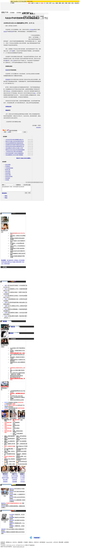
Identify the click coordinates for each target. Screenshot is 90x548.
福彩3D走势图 (11, 409)
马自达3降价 (8, 164)
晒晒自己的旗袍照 (10, 532)
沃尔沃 (35, 73)
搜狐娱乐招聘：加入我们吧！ (21, 457)
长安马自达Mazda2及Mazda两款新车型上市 (14, 146)
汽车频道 (12, 12)
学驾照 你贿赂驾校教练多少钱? (14, 503)
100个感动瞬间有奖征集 (9, 454)
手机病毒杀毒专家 (12, 408)
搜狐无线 (13, 326)
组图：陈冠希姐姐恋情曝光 (9, 439)
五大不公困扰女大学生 (13, 305)
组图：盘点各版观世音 (21, 442)
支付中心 (15, 542)
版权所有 (32, 545)
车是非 (12, 256)
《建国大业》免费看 (15, 374)
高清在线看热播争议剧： (16, 353)
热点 (6, 309)
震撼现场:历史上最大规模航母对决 (17, 363)
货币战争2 (10, 406)
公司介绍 (55, 542)
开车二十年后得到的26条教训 (17, 246)
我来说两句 (20, 23)
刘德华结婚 (7, 263)
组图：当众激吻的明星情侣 (9, 442)
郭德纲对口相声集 (12, 402)
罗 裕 (11, 243)
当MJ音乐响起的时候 (21, 464)
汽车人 (12, 245)
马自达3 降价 (8, 174)
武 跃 (11, 253)
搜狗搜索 (6, 130)
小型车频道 (5, 475)
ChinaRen (15, 1)
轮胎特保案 (4, 262)
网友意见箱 (36, 537)
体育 (32, 3)
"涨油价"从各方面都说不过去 (17, 241)
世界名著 (20, 405)
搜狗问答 (13, 281)
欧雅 (8, 79)
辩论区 (6, 197)
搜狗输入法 (9, 542)
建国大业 (9, 262)
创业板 (14, 262)
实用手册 (14, 479)
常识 (6, 299)
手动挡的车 (7, 166)
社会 (6, 316)
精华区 (6, 195)
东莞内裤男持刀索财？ (13, 312)
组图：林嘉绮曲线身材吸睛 (9, 436)
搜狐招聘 (20, 542)
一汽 (13, 60)
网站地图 (61, 542)
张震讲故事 (9, 403)
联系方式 (36, 542)
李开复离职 (22, 260)
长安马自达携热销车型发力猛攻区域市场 (14, 143)
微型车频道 (5, 474)
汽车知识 (22, 481)
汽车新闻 (18, 12)
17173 (20, 1)
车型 (12, 31)
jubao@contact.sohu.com (18, 546)
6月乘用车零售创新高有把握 (17, 239)
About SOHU (49, 542)
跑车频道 (22, 474)
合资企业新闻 (26, 12)
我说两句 (77, 3)
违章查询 (5, 481)
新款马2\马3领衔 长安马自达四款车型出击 (14, 141)
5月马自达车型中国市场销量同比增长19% (14, 139)
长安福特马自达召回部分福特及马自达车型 (14, 144)
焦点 (6, 288)
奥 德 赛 (11, 494)
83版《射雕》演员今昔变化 (9, 452)
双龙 (6, 79)
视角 (6, 292)
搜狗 (13, 3)
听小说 (6, 405)
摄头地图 (5, 479)
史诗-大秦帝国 (13, 354)
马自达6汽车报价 (9, 176)
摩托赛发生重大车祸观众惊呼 (21, 449)
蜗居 (24, 353)
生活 (6, 295)
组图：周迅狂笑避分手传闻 (18, 431)
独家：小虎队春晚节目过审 (18, 434)
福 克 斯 (11, 497)
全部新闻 (66, 542)
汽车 (47, 3)
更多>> (32, 13)
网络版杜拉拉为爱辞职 (21, 452)
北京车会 (11, 500)
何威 (11, 248)
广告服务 (25, 542)
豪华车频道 (14, 477)
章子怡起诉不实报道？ (13, 285)
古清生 (12, 251)
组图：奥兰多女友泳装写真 (21, 439)
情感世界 (11, 523)
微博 (69, 3)
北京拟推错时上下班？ (13, 288)
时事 (6, 312)
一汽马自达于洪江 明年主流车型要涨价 (13, 151)
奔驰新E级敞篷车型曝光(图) (17, 256)
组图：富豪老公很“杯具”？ (9, 444)
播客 (60, 3)
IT (44, 3)
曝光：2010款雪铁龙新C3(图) (17, 244)
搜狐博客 (13, 213)
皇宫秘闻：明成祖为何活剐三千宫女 (17, 357)
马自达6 (5, 31)
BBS (72, 3)
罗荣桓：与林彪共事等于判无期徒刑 (17, 351)
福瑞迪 (35, 114)
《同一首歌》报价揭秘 (9, 464)
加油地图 (14, 481)
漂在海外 (3, 529)
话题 (6, 305)
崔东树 (12, 238)
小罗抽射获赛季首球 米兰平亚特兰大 (17, 391)
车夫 (11, 233)
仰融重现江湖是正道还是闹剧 (17, 254)
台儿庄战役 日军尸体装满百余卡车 (17, 348)
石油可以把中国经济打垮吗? (17, 251)
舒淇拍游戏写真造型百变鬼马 (21, 459)
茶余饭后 (11, 333)
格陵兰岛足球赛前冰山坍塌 (17, 399)
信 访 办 (23, 479)
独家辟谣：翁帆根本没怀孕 (21, 454)
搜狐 (12, 1)
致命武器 (20, 354)
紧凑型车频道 (5, 477)
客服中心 (31, 542)
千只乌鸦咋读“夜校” (13, 292)
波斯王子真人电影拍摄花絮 (9, 459)
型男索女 (11, 525)
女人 (53, 3)
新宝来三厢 (7, 169)
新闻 (6, 302)
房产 (50, 3)
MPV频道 (22, 475)
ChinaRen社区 (13, 510)
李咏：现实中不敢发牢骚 (9, 462)
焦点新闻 (11, 514)
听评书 (6, 402)
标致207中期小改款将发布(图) (17, 249)
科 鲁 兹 (3, 506)
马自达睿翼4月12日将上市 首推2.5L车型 (14, 148)
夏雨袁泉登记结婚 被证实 (16, 375)
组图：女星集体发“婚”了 (21, 444)
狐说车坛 (11, 488)
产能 (12, 50)
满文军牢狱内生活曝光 (21, 462)
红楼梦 (13, 403)
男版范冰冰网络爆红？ (13, 309)
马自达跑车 (7, 178)
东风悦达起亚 (17, 114)
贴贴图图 (11, 517)
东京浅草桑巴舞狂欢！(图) (8, 449)
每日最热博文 (10, 260)
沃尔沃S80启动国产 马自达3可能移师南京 (14, 153)
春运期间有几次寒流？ (13, 295)
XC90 (9, 91)
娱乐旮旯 (11, 520)
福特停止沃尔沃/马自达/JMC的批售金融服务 (15, 149)
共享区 (6, 408)
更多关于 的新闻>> (23, 158)
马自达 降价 (7, 171)
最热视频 (5, 321)
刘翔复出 (16, 260)
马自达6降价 (8, 173)
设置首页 (3, 542)
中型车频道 (14, 474)
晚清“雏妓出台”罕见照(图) (21, 447)
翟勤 (11, 235)
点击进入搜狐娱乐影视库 (9, 457)
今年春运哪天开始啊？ (13, 316)
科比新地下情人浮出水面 (16, 396)
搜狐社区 (13, 484)
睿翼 (6, 60)
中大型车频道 (14, 475)
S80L (35, 93)
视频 (57, 3)
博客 (66, 3)
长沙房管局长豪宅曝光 (13, 302)
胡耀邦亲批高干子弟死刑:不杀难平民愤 (17, 360)
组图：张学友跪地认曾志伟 (21, 436)
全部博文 (3, 543)
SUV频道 (22, 477)
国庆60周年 (19, 262)
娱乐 (37, 3)
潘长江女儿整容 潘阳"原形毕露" (17, 371)
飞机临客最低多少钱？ (13, 299)
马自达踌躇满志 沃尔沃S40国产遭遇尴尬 (14, 154)
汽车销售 (7, 179)
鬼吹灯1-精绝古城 (12, 405)
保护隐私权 (42, 542)
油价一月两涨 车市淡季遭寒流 (17, 236)
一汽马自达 (31, 29)
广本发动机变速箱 (9, 168)
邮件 (63, 3)
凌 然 (11, 240)
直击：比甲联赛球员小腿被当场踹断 (17, 398)
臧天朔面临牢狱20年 (15, 377)
